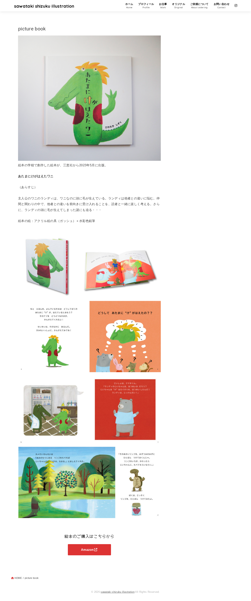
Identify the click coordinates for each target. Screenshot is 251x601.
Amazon (87, 549)
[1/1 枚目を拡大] (156, 306)
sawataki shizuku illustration (44, 6)
